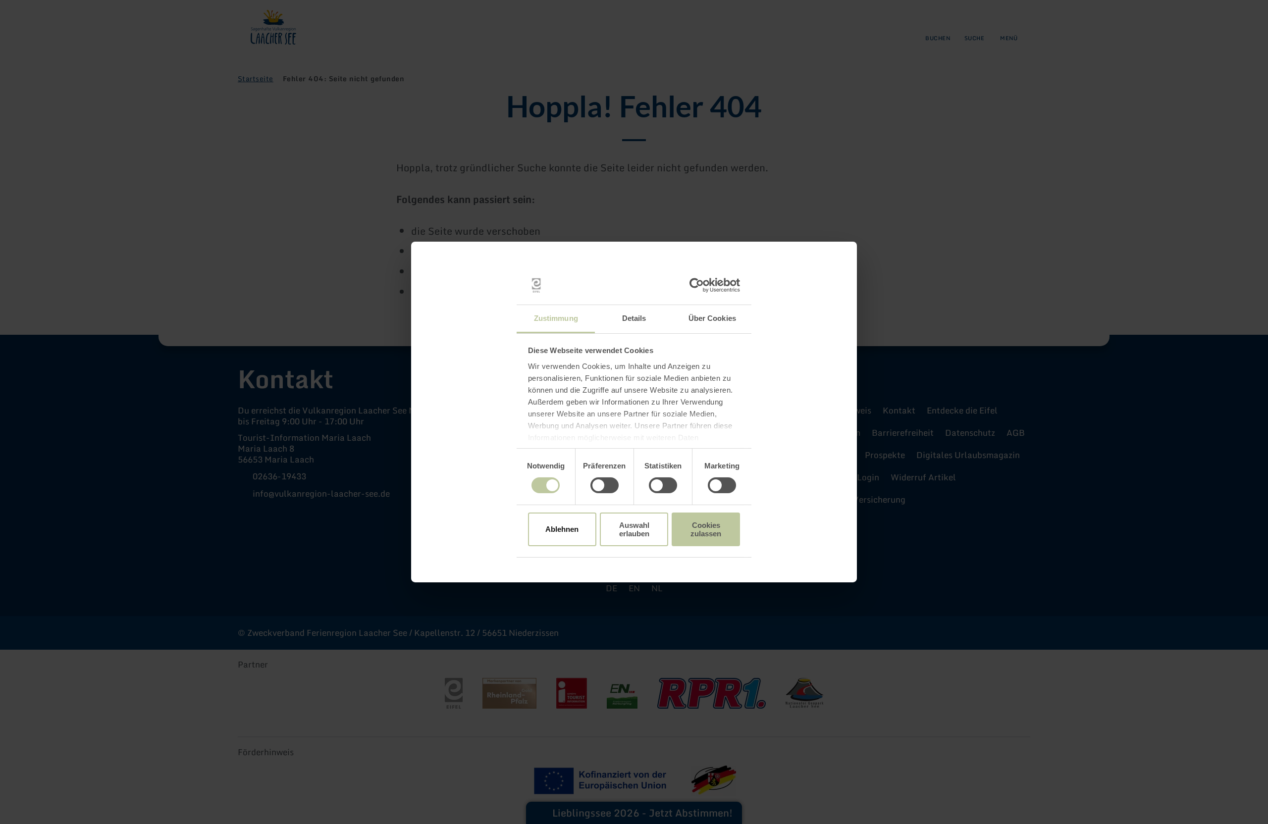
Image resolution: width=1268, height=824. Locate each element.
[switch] (604, 485)
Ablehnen (562, 529)
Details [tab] (634, 318)
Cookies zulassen (705, 529)
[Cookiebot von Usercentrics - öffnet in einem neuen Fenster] (696, 285)
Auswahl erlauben (634, 529)
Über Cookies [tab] (712, 318)
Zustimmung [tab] (556, 318)
